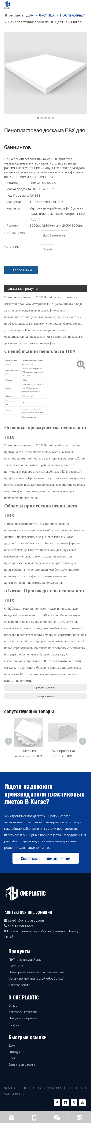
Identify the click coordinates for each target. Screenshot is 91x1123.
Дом (11, 1045)
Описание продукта (23, 288)
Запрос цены (21, 270)
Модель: (12, 182)
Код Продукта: (17, 195)
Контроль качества (22, 1012)
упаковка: (13, 208)
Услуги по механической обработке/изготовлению (36, 981)
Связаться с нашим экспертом (45, 858)
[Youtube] (82, 1102)
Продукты (16, 1052)
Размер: (12, 225)
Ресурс (13, 1024)
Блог (11, 1058)
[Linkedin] (65, 1102)
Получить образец (22, 1018)
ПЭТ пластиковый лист (25, 959)
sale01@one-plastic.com (26, 920)
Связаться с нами (21, 1064)
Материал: (14, 202)
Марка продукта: (19, 189)
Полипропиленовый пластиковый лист (37, 972)
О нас (12, 1005)
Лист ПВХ (15, 966)
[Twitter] (74, 1102)
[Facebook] (57, 1102)
